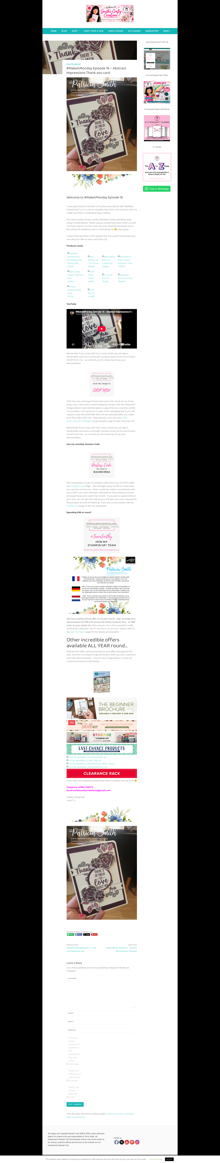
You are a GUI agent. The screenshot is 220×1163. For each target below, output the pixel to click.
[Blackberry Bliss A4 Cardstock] (109, 263)
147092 (121, 266)
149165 (70, 281)
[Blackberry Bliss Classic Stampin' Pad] (127, 263)
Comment (72, 979)
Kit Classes (134, 31)
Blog (64, 31)
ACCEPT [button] (169, 1159)
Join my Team (77, 632)
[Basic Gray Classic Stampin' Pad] (76, 278)
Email (71, 1022)
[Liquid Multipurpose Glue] (76, 293)
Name (71, 1013)
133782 (105, 281)
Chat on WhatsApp (159, 188)
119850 (91, 281)
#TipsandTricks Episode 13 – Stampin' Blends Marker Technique (121, 948)
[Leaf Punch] (94, 293)
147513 (70, 266)
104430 (121, 281)
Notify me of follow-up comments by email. (75, 1075)
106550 (91, 266)
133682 (105, 266)
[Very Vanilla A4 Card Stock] (94, 263)
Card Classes (115, 31)
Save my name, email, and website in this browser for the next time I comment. (74, 1051)
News (166, 31)
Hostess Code (77, 486)
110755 (70, 296)
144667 (91, 296)
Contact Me (72, 506)
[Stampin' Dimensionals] (127, 278)
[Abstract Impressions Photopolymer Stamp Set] (76, 263)
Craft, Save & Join (93, 31)
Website (72, 1030)
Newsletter (152, 31)
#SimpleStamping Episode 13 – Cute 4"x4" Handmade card (81, 948)
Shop (74, 31)
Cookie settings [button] (155, 1159)
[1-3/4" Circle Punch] (94, 278)
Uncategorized (73, 64)
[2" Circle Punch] (109, 278)
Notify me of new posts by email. (74, 1092)
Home (54, 31)
